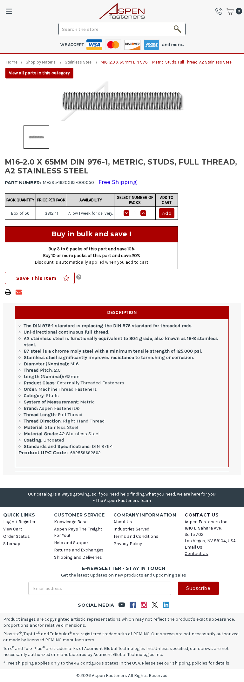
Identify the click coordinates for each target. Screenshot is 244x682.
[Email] (19, 292)
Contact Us (196, 553)
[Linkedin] (166, 605)
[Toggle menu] (8, 11)
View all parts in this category (39, 73)
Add (167, 213)
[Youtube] (121, 605)
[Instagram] (143, 605)
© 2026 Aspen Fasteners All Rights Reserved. (122, 675)
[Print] (8, 292)
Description (122, 312)
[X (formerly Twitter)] (155, 605)
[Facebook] (132, 605)
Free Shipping (117, 182)
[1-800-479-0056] (220, 11)
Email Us (193, 547)
